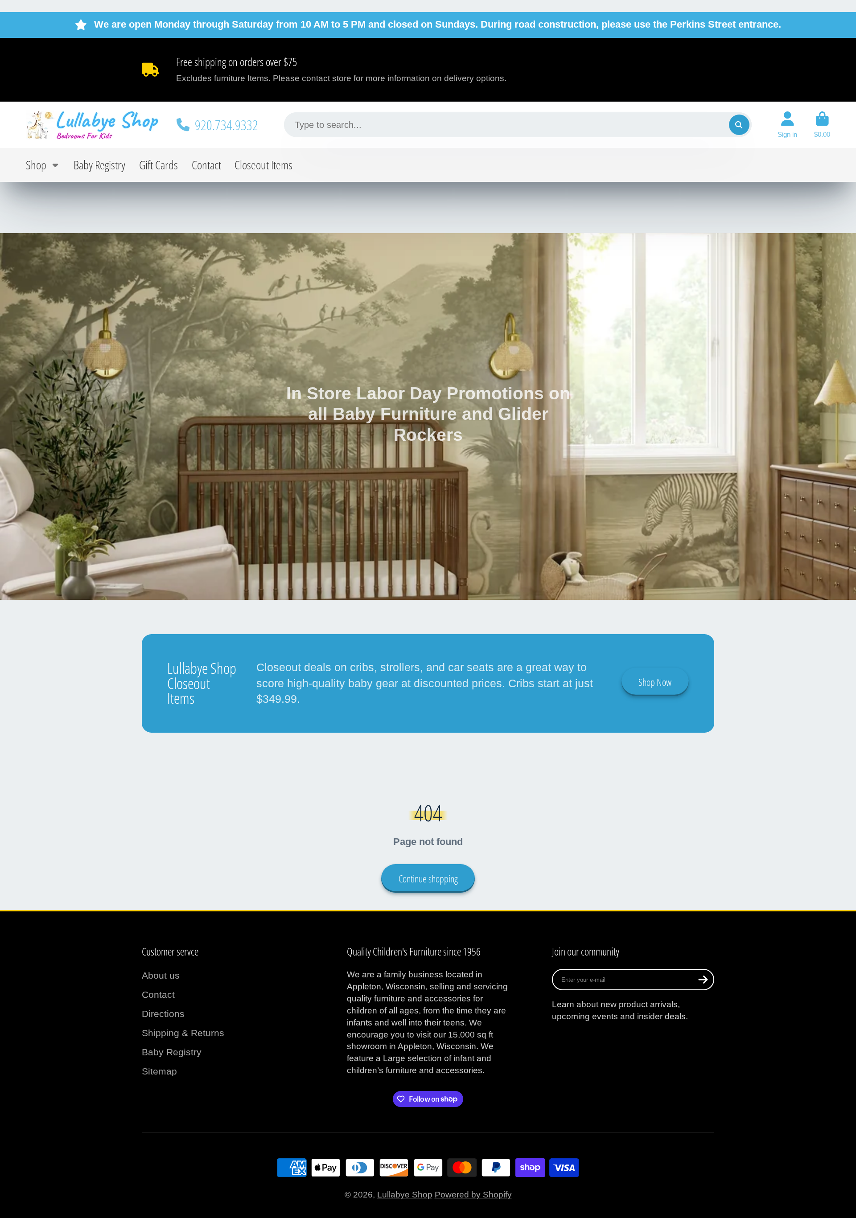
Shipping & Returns (183, 1033)
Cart (822, 124)
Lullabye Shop (404, 1194)
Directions (163, 1014)
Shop (36, 164)
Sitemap (159, 1071)
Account (787, 124)
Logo (93, 125)
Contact (206, 164)
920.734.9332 (226, 124)
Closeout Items (263, 164)
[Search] (739, 125)
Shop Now (654, 682)
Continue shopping (428, 878)
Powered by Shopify (473, 1194)
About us (161, 975)
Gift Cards (158, 164)
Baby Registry (99, 164)
